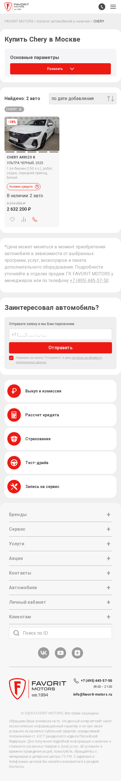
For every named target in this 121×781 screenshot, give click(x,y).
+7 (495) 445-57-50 (89, 280)
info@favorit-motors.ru (92, 694)
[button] (113, 6)
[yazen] (77, 657)
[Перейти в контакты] (101, 6)
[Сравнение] (23, 219)
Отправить (60, 347)
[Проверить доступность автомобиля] (35, 219)
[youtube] (60, 657)
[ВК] (43, 657)
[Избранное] (12, 219)
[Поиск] (16, 633)
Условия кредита (21, 186)
